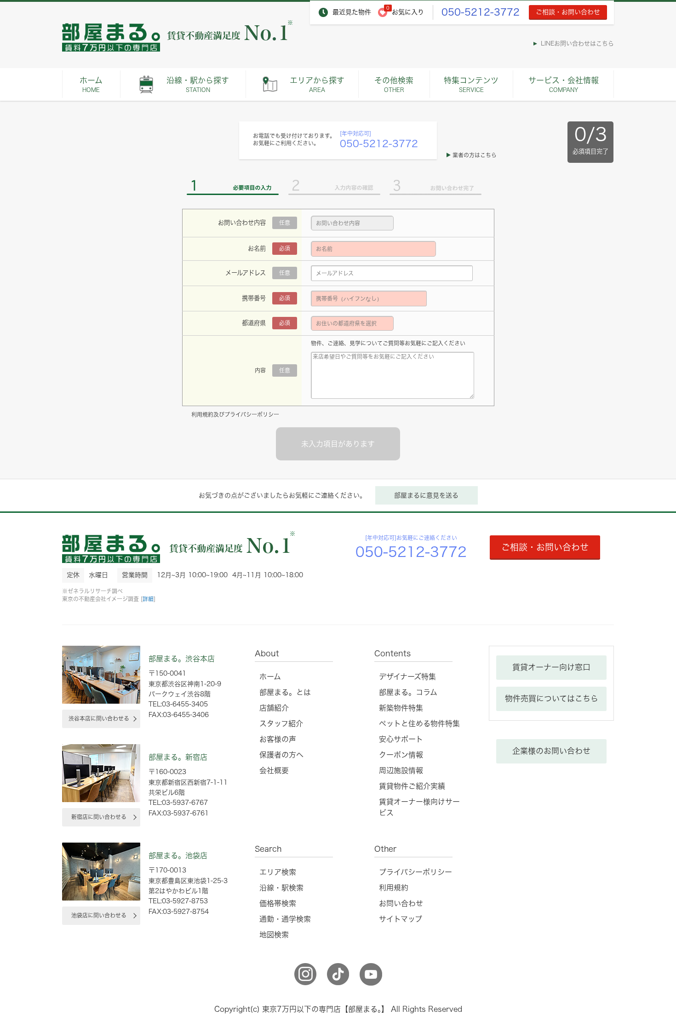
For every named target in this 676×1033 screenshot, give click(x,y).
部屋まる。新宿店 (178, 757)
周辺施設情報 (401, 770)
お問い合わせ (401, 903)
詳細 (148, 599)
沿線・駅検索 (281, 887)
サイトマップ (400, 919)
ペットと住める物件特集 (419, 723)
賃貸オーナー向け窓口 (551, 667)
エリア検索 (277, 872)
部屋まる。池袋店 (178, 855)
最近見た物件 (351, 12)
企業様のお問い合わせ (551, 751)
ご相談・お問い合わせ (568, 12)
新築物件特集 (401, 708)
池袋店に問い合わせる (98, 915)
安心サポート (401, 739)
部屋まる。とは (285, 692)
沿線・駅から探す (197, 84)
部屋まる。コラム (408, 692)
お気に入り (408, 12)
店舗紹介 (274, 708)
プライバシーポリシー (251, 414)
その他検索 (393, 84)
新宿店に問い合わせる (98, 817)
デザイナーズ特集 (407, 676)
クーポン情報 (401, 754)
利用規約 (202, 414)
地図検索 (274, 934)
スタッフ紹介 (281, 723)
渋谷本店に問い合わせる (99, 718)
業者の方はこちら (475, 155)
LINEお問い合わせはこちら (577, 43)
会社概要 (274, 770)
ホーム (91, 84)
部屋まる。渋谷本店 (182, 658)
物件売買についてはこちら (551, 698)
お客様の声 (277, 739)
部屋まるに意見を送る (426, 495)
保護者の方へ (281, 754)
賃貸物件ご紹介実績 (412, 786)
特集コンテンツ (471, 84)
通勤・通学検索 (285, 919)
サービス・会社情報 (563, 84)
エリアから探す (317, 84)
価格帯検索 (277, 903)
